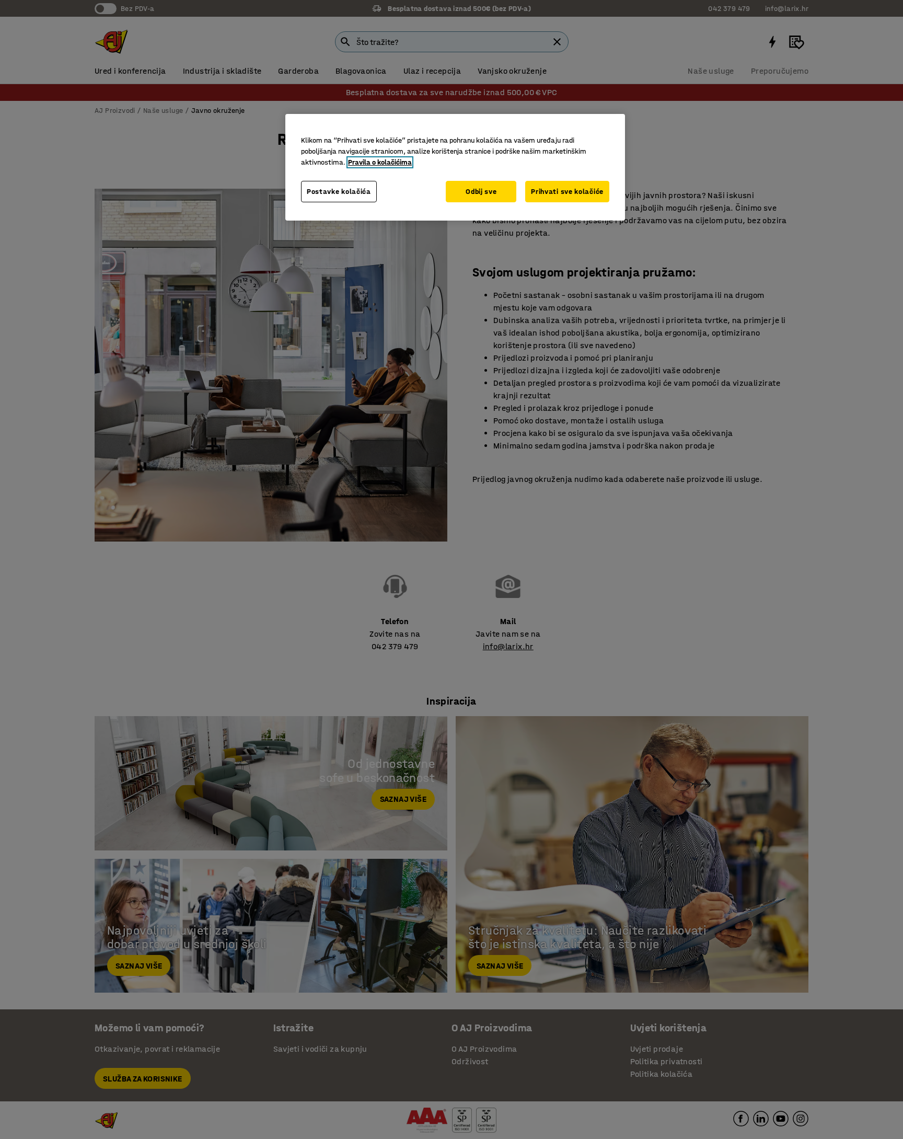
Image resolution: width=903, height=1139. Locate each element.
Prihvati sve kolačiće (567, 191)
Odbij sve (481, 191)
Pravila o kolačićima (380, 162)
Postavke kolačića (339, 191)
